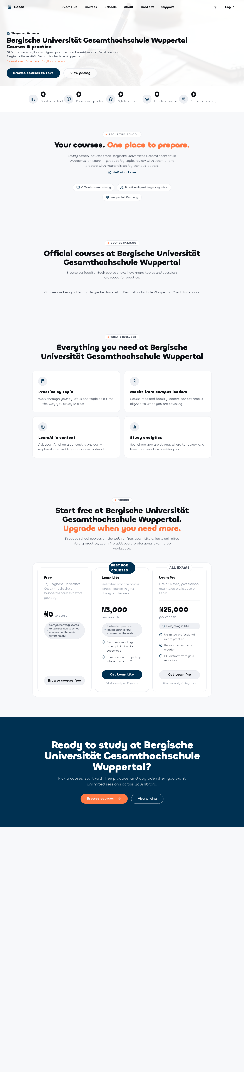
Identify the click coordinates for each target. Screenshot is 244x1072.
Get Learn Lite (122, 674)
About (128, 7)
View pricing (80, 73)
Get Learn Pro (179, 674)
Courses (91, 7)
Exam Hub (69, 7)
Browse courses (100, 798)
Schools (110, 7)
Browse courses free (64, 680)
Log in (230, 7)
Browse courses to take (33, 73)
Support (167, 7)
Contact (147, 7)
